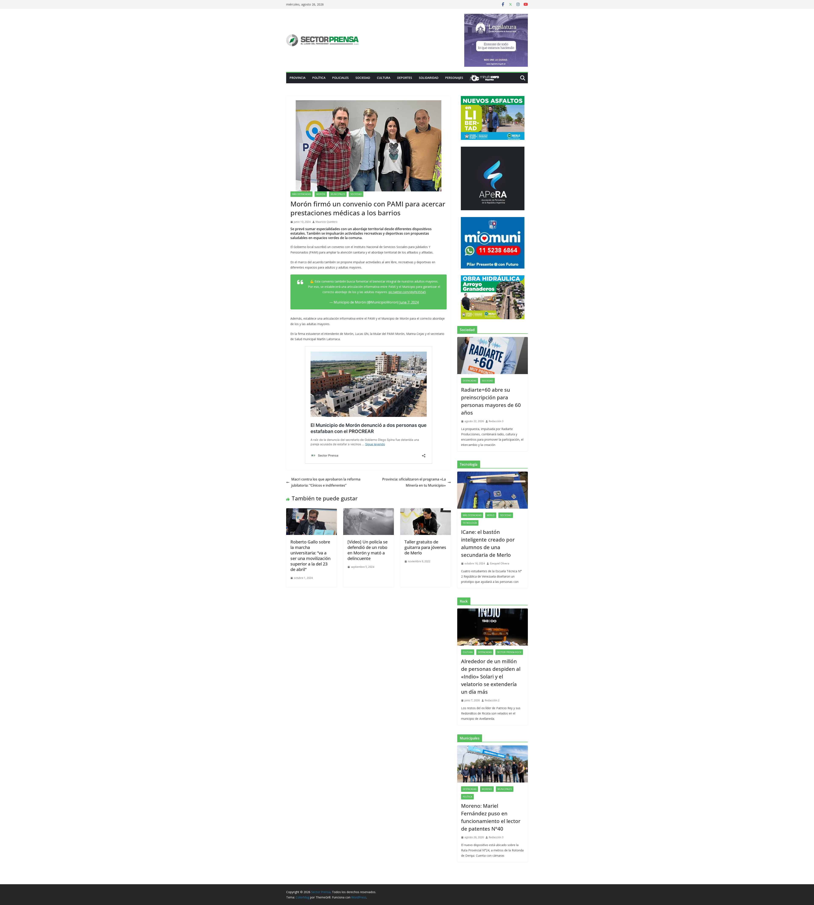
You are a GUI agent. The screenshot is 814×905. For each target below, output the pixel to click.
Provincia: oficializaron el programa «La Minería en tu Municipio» (414, 482)
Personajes (454, 78)
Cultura (383, 78)
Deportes (404, 78)
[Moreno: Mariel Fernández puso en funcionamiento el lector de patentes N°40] (492, 763)
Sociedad (362, 78)
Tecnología (470, 522)
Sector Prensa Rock (509, 652)
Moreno (487, 789)
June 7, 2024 (409, 302)
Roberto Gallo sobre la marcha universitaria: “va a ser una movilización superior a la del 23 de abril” (310, 555)
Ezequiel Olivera (499, 563)
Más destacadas (301, 194)
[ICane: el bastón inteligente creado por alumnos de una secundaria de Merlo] (492, 490)
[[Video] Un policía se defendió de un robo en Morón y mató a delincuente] (368, 511)
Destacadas (469, 380)
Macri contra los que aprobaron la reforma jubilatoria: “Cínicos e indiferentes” (325, 482)
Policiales (340, 78)
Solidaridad (428, 78)
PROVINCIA (297, 78)
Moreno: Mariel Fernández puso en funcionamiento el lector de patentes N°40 (490, 817)
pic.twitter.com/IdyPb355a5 (407, 292)
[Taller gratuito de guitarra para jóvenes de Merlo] (425, 511)
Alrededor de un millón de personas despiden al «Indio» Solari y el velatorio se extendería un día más (490, 676)
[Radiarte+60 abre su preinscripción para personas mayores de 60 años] (492, 355)
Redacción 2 (492, 700)
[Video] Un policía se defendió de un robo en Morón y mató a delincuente (367, 550)
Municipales (338, 194)
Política (318, 78)
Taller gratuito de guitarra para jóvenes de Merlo (425, 547)
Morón (320, 194)
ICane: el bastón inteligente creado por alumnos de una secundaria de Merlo (488, 543)
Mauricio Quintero (326, 222)
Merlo (491, 515)
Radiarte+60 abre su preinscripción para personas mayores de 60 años (491, 401)
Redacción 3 (496, 421)
